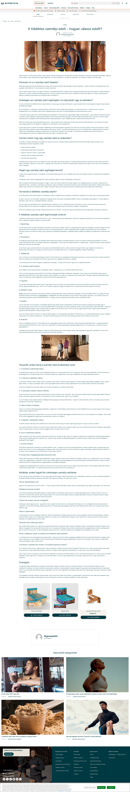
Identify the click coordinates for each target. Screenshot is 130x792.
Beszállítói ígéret (94, 774)
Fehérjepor (76, 764)
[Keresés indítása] (72, 3)
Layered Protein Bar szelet (93, 611)
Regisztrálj (8, 754)
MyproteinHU (51, 636)
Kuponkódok (112, 757)
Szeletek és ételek (78, 767)
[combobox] (95, 3)
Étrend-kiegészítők (54, 7)
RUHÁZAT (50, 3)
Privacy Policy (60, 790)
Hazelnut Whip (65, 611)
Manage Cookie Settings (90, 787)
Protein (46, 7)
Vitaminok (63, 7)
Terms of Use (68, 790)
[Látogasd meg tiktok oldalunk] (10, 779)
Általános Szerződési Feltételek (97, 764)
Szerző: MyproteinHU (67, 34)
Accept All (111, 787)
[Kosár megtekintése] (127, 3)
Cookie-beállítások (8, 770)
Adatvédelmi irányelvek (95, 761)
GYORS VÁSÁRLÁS (38, 615)
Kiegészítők (50, 14)
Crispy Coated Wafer (36, 611)
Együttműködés (94, 770)
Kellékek (82, 7)
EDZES (65, 24)
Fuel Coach (116, 3)
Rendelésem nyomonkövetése (63, 764)
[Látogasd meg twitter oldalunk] (17, 779)
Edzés (38, 14)
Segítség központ (60, 757)
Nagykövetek (90, 14)
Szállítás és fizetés (60, 767)
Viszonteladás (93, 767)
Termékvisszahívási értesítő (62, 770)
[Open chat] (20, 779)
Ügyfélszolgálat (59, 754)
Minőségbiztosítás (94, 757)
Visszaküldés (59, 761)
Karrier (91, 777)
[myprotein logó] (9, 3)
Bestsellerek (39, 7)
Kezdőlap (5, 21)
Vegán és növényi (78, 770)
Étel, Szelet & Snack (73, 7)
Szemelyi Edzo (18, 21)
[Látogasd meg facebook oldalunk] (7, 779)
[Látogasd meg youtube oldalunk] (13, 779)
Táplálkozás (76, 14)
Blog (93, 7)
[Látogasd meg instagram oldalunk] (4, 779)
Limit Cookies (101, 787)
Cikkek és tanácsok (78, 757)
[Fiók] (122, 3)
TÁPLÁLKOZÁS (39, 3)
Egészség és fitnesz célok (80, 761)
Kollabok (88, 7)
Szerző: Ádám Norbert (14, 739)
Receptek (63, 14)
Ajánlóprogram (117, 754)
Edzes (12, 21)
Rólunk (91, 754)
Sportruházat (77, 754)
